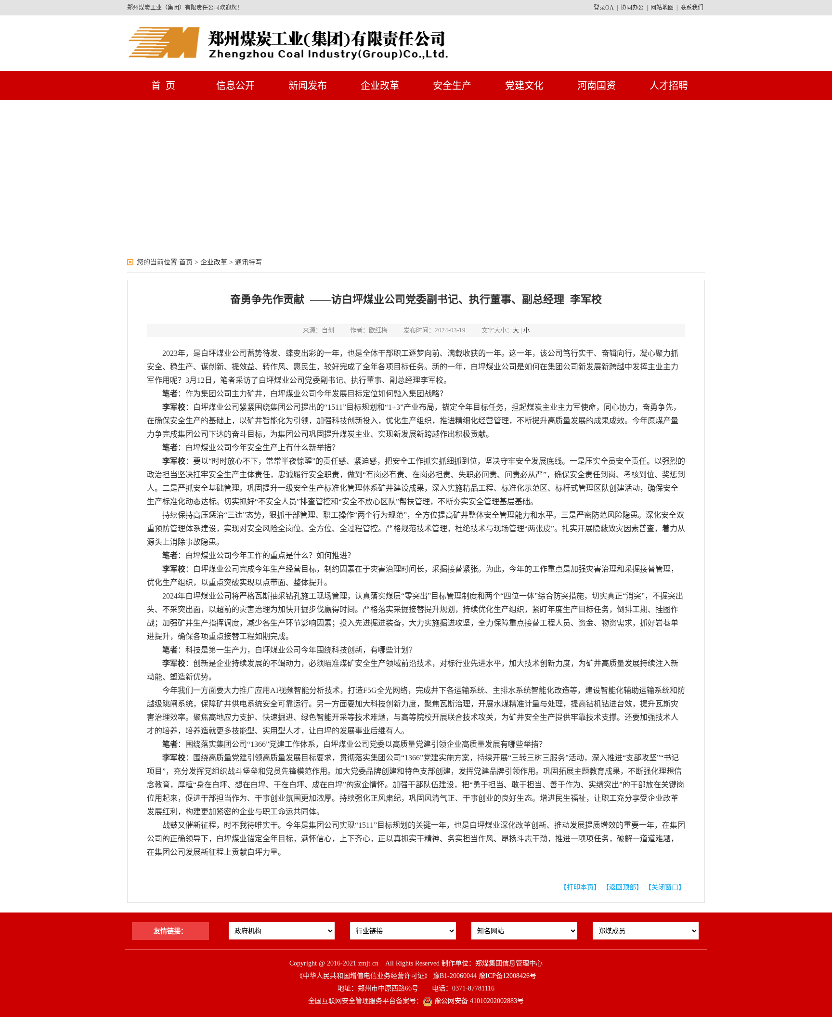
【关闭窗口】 (665, 887)
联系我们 (691, 7)
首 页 (163, 85)
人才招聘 (669, 85)
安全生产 (452, 85)
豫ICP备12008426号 (507, 975)
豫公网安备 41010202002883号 (478, 1000)
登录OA (604, 7)
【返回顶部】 (622, 887)
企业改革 (380, 85)
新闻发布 (307, 85)
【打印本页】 (580, 887)
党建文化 (524, 85)
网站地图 (662, 7)
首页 (186, 262)
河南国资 (596, 85)
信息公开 (235, 85)
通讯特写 (248, 262)
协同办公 (632, 7)
